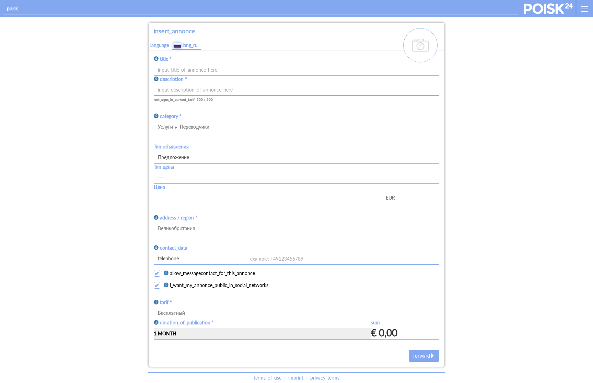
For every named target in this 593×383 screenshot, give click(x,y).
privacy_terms (324, 378)
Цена (159, 187)
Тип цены (164, 167)
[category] (296, 127)
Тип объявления (171, 146)
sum (375, 322)
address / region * (178, 217)
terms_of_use (267, 378)
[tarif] (296, 313)
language (159, 45)
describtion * (173, 79)
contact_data (173, 248)
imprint (295, 378)
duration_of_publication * (187, 322)
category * (171, 116)
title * (166, 59)
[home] (548, 8)
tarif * (166, 302)
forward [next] (421, 356)
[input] (296, 90)
